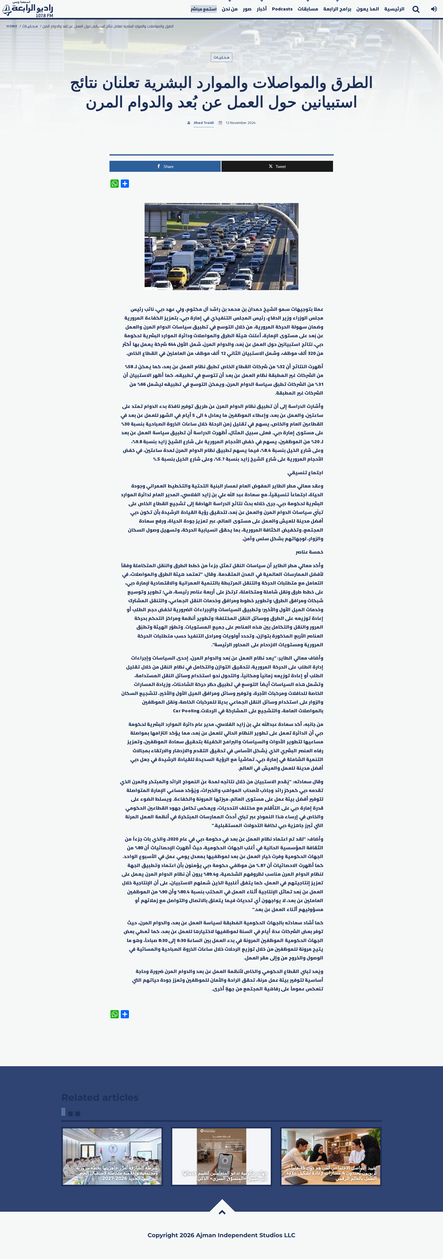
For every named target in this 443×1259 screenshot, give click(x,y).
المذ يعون (367, 9)
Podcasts (282, 9)
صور (247, 9)
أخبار (262, 9)
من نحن (230, 9)
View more (112, 1156)
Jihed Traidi (204, 122)
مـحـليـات (30, 26)
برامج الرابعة (337, 9)
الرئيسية (394, 9)
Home (11, 26)
